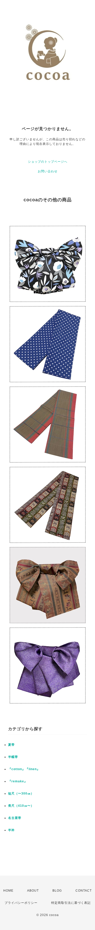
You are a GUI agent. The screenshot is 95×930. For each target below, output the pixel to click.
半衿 (11, 830)
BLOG (57, 890)
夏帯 (11, 744)
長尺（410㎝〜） (21, 805)
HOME (8, 890)
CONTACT (83, 890)
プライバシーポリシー (21, 903)
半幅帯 (13, 757)
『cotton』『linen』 (24, 769)
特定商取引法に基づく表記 (71, 903)
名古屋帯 (14, 818)
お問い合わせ (48, 171)
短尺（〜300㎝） (21, 793)
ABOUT (33, 890)
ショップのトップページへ (47, 161)
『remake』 (17, 781)
